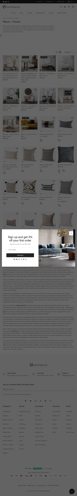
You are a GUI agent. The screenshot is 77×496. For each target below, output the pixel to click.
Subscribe (20, 255)
